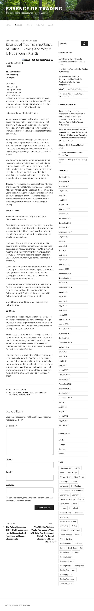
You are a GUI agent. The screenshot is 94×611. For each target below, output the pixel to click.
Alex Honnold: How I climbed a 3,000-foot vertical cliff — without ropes (72, 61)
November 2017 (65, 181)
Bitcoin (77, 468)
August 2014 (64, 292)
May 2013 (62, 361)
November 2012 (65, 388)
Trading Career (65, 557)
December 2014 (65, 273)
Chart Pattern (79, 477)
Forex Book (64, 504)
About (50, 25)
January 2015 (64, 269)
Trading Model (65, 566)
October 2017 (64, 186)
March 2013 (63, 370)
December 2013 (65, 329)
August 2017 (64, 191)
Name (9, 459)
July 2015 (62, 241)
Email (9, 472)
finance (81, 499)
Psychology (24, 395)
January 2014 (64, 324)
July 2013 (62, 352)
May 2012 (62, 402)
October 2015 (64, 227)
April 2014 (63, 310)
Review (78, 535)
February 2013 (64, 375)
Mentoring (64, 517)
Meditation (79, 512)
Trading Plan (79, 566)
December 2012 (65, 384)
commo (73, 481)
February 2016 (64, 209)
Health (74, 504)
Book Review (72, 473)
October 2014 (64, 283)
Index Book (73, 508)
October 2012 (64, 393)
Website (10, 485)
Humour (63, 508)
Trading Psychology (67, 570)
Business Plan (65, 477)
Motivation (64, 526)
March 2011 (63, 416)
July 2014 (62, 296)
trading (76, 552)
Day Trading (15, 393)
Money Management (68, 521)
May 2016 (62, 200)
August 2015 (64, 237)
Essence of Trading (34, 8)
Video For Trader (66, 583)
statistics (78, 543)
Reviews (40, 25)
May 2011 (62, 411)
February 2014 (64, 319)
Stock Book (72, 548)
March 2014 (63, 315)
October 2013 (64, 338)
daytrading (28, 393)
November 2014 (65, 278)
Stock (62, 548)
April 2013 (63, 365)
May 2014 (62, 306)
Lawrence (32, 41)
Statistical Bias (65, 543)
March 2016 (63, 204)
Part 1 (8, 66)
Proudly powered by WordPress (17, 605)
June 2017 (63, 195)
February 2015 (64, 264)
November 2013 (65, 333)
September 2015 (65, 232)
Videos (29, 25)
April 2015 (63, 255)
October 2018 (64, 177)
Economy (75, 495)
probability (64, 530)
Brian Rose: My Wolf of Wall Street (72, 89)
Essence (18, 25)
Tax (81, 548)
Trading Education (67, 561)
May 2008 (63, 421)
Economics (64, 495)
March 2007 (63, 425)
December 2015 (65, 218)
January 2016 (64, 214)
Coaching (63, 481)
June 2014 (63, 301)
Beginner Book (65, 468)
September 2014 (65, 287)
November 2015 (65, 223)
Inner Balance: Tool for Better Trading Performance (71, 122)
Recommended (66, 535)
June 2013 (63, 356)
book (62, 473)
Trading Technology (67, 579)
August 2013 (64, 347)
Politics (74, 526)
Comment (11, 426)
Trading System (66, 574)
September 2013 (65, 342)
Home (8, 25)
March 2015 (63, 260)
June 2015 (63, 246)
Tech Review (65, 552)
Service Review (66, 539)
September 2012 (65, 398)
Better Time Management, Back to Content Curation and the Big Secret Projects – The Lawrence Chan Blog (73, 132)
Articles (13, 389)
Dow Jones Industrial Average (71, 490)
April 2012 (62, 407)
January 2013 (64, 379)
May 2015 (62, 250)
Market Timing (65, 512)
